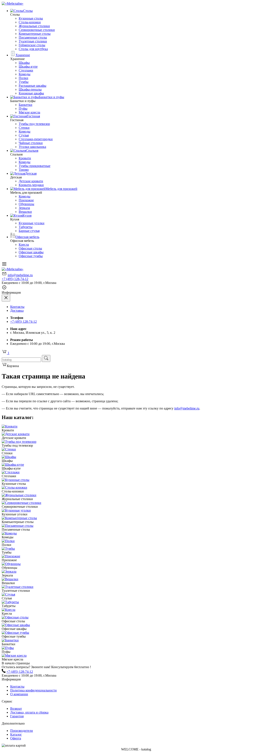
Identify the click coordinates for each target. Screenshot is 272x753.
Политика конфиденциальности (33, 690)
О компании (19, 694)
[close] (6, 297)
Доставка (17, 310)
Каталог (16, 734)
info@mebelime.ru (20, 275)
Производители (21, 730)
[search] (46, 358)
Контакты (17, 306)
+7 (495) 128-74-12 (15, 279)
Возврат (16, 708)
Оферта (15, 738)
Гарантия (17, 716)
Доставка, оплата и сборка (29, 712)
